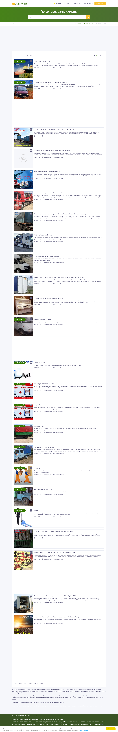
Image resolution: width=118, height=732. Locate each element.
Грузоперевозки (88, 23)
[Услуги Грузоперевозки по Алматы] (23, 412)
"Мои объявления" (88, 706)
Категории (77, 3)
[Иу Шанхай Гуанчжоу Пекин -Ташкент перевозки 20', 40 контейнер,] (23, 624)
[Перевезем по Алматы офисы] (23, 454)
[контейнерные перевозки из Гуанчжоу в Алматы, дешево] (23, 200)
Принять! (110, 729)
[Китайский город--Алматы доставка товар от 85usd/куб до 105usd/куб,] (23, 603)
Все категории (78, 23)
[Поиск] (88, 17)
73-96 (30, 683)
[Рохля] (23, 517)
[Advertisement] (59, 38)
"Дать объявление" (22, 693)
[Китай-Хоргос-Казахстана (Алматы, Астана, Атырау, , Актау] (23, 137)
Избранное (17, 23)
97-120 (36, 683)
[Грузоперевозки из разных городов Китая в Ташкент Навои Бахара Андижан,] (23, 221)
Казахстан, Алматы (59, 67)
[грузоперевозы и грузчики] (23, 326)
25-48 (20, 683)
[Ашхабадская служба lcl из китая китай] (23, 179)
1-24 (16, 683)
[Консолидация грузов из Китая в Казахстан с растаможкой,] (23, 539)
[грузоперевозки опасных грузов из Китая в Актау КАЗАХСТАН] (23, 560)
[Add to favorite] (31, 61)
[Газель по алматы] (23, 370)
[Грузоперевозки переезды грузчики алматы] (23, 305)
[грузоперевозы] (23, 433)
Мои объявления (88, 3)
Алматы (68, 3)
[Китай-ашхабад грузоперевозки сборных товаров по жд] (23, 158)
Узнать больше (83, 730)
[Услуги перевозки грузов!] (23, 68)
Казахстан (58, 3)
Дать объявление (100, 3)
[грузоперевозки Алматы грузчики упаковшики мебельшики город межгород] (23, 284)
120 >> (41, 683)
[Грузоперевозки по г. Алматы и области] (23, 263)
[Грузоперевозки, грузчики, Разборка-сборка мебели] (23, 89)
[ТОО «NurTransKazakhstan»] (23, 242)
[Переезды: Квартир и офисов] (23, 391)
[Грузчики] (23, 475)
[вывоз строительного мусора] (23, 496)
